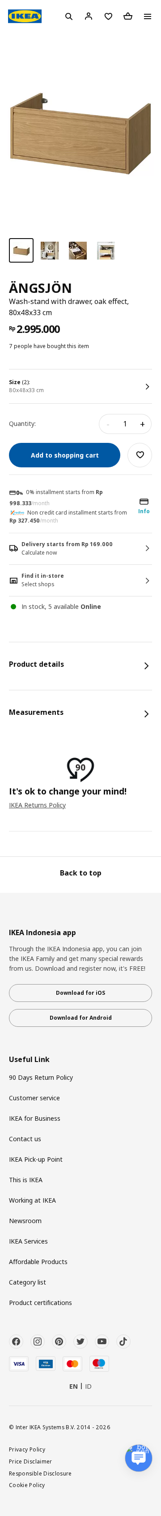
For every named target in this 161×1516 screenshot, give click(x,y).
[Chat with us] (138, 1458)
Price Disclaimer (30, 1461)
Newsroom (25, 1220)
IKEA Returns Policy (37, 805)
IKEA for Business (34, 1118)
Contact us (25, 1139)
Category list (27, 1282)
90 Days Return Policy (41, 1077)
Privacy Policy (27, 1449)
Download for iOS (80, 993)
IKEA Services (28, 1241)
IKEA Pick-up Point (36, 1159)
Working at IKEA (32, 1200)
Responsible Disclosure (40, 1473)
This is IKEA (25, 1180)
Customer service (34, 1098)
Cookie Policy (27, 1484)
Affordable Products (38, 1261)
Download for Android (81, 1017)
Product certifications (40, 1302)
